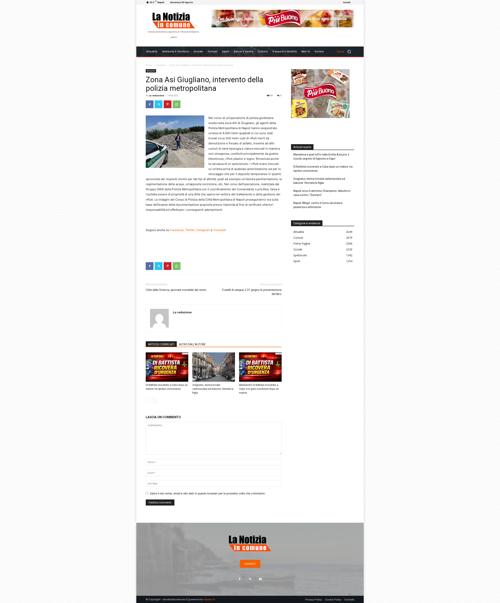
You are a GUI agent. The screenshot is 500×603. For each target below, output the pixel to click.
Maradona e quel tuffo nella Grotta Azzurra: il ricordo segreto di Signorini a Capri (321, 156)
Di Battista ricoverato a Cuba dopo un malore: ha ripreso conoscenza (323, 168)
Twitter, (190, 230)
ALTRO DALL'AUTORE (192, 344)
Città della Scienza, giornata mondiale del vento (176, 290)
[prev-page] (148, 400)
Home (149, 65)
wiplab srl (209, 599)
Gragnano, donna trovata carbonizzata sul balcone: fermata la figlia (212, 388)
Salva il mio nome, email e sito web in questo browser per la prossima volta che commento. (207, 493)
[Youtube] (260, 579)
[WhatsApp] (176, 104)
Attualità (160, 65)
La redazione (156, 95)
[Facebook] (150, 104)
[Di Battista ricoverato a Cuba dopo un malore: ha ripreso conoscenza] (167, 367)
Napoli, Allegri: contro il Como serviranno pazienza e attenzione (318, 205)
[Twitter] (158, 104)
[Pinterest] (167, 104)
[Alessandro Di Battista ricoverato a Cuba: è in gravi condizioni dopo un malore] (260, 367)
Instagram (203, 230)
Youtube (219, 230)
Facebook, (177, 230)
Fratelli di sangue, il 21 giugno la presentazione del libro (252, 292)
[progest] (282, 21)
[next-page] (154, 400)
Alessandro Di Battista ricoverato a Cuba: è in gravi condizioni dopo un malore (259, 388)
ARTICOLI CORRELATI (161, 344)
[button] (345, 51)
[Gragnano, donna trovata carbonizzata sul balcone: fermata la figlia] (213, 367)
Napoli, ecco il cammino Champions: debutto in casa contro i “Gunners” (321, 193)
